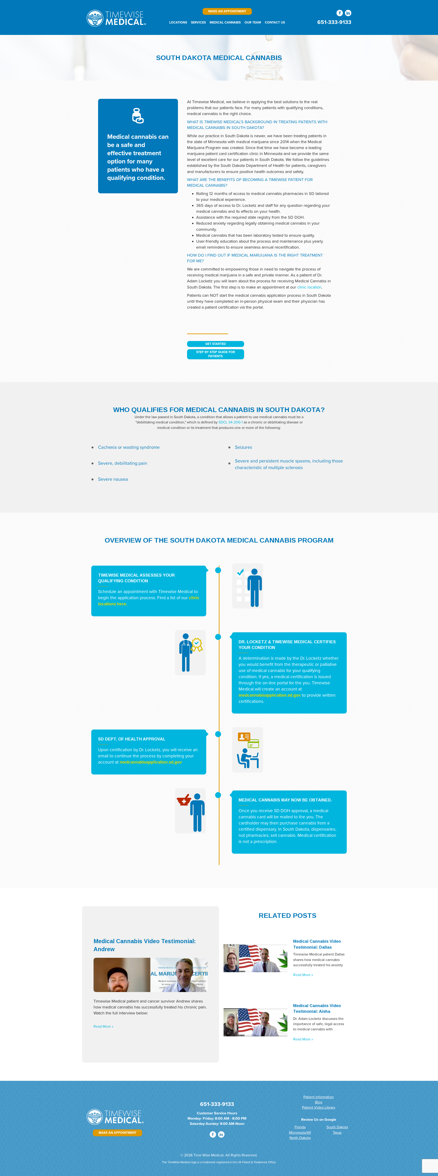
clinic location (309, 287)
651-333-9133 (334, 22)
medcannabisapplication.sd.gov (270, 695)
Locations (178, 22)
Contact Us (275, 22)
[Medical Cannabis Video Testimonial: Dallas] (255, 958)
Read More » (103, 1026)
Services (198, 22)
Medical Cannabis (225, 22)
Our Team (253, 22)
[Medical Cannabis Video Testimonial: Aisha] (255, 1022)
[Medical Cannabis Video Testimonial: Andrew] (151, 975)
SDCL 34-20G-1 (231, 422)
